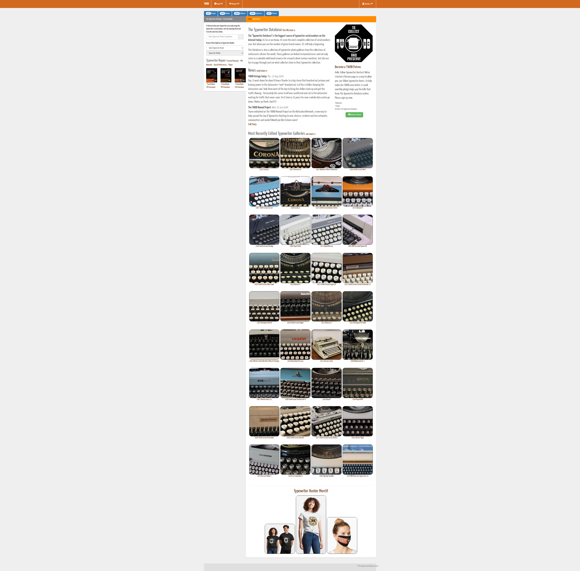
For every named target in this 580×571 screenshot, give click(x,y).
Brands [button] (211, 14)
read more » (261, 71)
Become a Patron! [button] (355, 115)
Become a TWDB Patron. (348, 67)
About (218, 4)
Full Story (252, 124)
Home (250, 19)
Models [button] (225, 14)
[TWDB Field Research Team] (342, 535)
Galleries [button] (240, 14)
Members (367, 4)
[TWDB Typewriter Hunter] (280, 539)
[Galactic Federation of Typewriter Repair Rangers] (311, 524)
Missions (234, 4)
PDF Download (210, 87)
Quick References (220, 65)
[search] (225, 48)
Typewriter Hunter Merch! (311, 491)
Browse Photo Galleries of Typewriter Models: (220, 43)
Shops (230, 65)
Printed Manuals (233, 61)
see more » (310, 134)
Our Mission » (289, 30)
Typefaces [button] (256, 14)
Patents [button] (272, 14)
